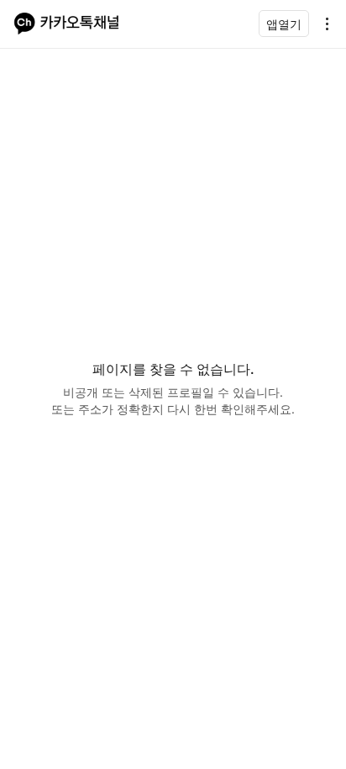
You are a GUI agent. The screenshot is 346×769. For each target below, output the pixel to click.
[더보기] (322, 23)
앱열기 (283, 24)
